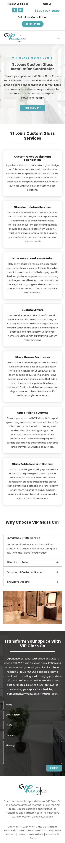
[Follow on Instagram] (20, 10)
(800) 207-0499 (47, 11)
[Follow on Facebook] (14, 10)
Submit (54, 768)
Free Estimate (32, 23)
